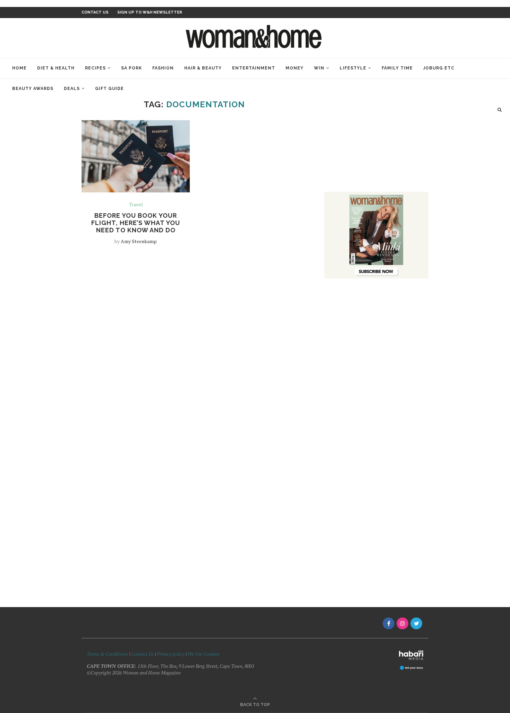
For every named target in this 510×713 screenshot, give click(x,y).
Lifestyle (353, 68)
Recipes (95, 68)
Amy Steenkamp (139, 241)
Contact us (95, 12)
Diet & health (56, 68)
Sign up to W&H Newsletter (149, 12)
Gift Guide (109, 88)
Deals (72, 88)
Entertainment (253, 68)
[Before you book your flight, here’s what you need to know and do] (136, 156)
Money (295, 68)
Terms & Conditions (107, 653)
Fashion (163, 68)
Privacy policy (171, 653)
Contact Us (143, 653)
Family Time (397, 68)
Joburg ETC (438, 68)
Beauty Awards (32, 88)
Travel (136, 205)
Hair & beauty (203, 68)
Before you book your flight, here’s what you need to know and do (135, 223)
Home (19, 68)
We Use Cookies (203, 653)
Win (319, 68)
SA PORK (131, 68)
